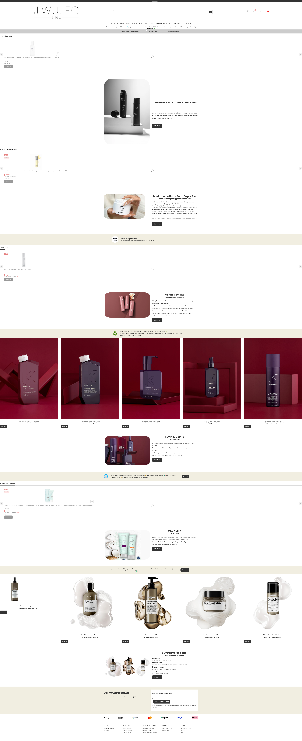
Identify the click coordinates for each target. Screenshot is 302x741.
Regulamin (106, 730)
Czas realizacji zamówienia (150, 732)
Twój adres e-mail (157, 699)
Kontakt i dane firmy (186, 728)
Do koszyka (8, 66)
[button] (210, 12)
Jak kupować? (165, 730)
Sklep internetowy (150, 739)
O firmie (183, 730)
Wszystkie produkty (12, 149)
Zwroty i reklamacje (109, 728)
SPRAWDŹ (155, 1)
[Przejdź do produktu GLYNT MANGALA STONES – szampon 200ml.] (23, 260)
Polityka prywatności (167, 728)
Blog (182, 732)
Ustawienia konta (127, 730)
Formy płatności (147, 730)
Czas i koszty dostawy (148, 728)
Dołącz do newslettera (162, 702)
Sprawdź (157, 126)
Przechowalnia (127, 732)
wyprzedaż (150, 28)
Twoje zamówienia (128, 728)
